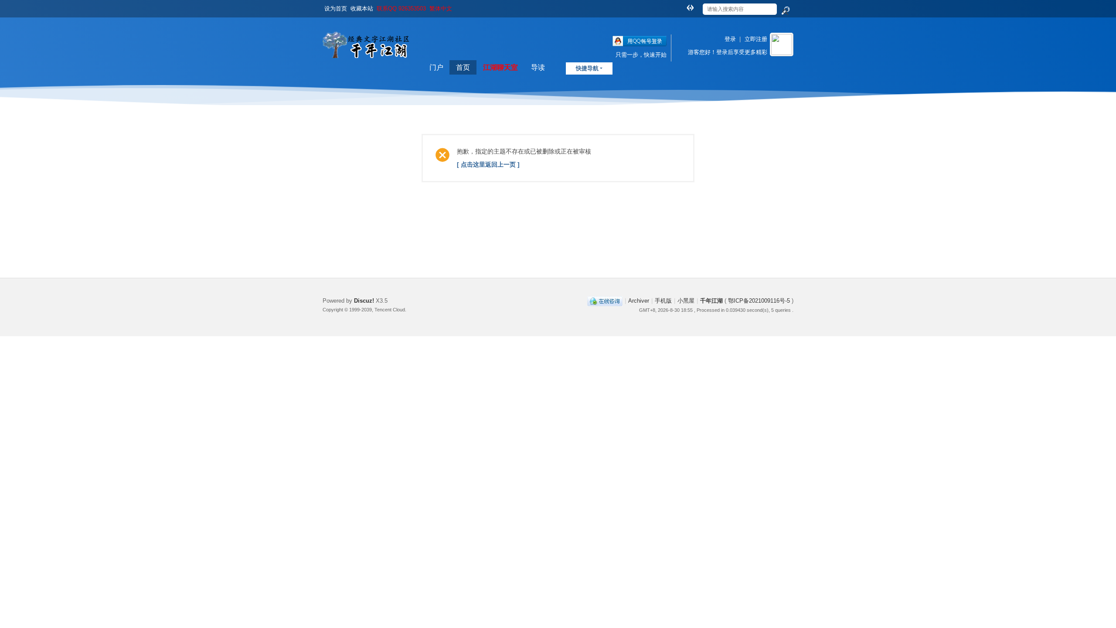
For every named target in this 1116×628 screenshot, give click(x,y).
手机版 (663, 300)
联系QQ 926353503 (401, 8)
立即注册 (756, 39)
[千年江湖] (368, 64)
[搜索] (785, 11)
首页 (463, 67)
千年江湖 (711, 300)
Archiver (638, 300)
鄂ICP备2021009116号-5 (760, 300)
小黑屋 (685, 300)
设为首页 (335, 8)
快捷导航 (587, 68)
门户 (436, 67)
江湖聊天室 (500, 67)
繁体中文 (440, 8)
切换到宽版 (690, 7)
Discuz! (364, 300)
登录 (730, 39)
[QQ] (605, 300)
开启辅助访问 (682, 6)
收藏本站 (361, 8)
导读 (538, 67)
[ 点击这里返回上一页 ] (488, 164)
